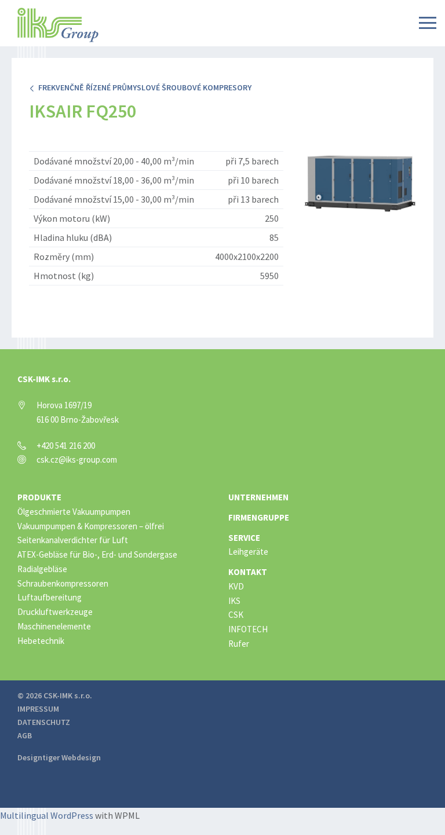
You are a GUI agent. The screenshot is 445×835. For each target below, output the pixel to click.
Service (244, 537)
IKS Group (58, 25)
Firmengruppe (258, 517)
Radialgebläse (42, 568)
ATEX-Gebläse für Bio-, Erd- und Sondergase (97, 554)
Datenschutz (43, 722)
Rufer (238, 643)
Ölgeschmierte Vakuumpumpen (73, 511)
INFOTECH (248, 629)
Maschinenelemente (54, 626)
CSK (235, 614)
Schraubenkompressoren (62, 583)
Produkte (39, 497)
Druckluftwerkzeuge (55, 611)
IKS (234, 600)
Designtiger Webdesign (59, 757)
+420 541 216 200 (66, 445)
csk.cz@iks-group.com (77, 459)
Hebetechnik (40, 640)
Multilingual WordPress (46, 815)
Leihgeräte (248, 551)
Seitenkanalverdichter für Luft (72, 539)
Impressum (38, 709)
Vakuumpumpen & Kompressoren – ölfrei (90, 526)
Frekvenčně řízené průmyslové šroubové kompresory (143, 87)
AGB (24, 735)
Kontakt (247, 571)
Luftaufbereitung (49, 597)
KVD (236, 586)
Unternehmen (258, 497)
